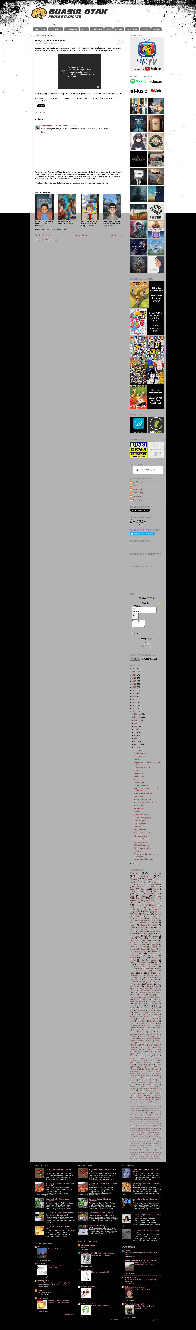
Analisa (151, 1045)
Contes (137, 1132)
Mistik (157, 1082)
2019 (134, 690)
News (154, 882)
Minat (142, 1058)
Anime (146, 891)
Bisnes (141, 938)
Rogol (141, 990)
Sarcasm (149, 968)
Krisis (152, 1051)
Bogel (147, 1089)
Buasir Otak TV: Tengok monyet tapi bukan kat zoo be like (44, 223)
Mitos (134, 1054)
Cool (144, 1106)
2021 (134, 684)
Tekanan (149, 1060)
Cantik (132, 1106)
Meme (149, 1006)
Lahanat (132, 1023)
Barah (149, 1047)
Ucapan (142, 995)
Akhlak (156, 999)
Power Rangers (148, 1119)
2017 (134, 696)
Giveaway (140, 964)
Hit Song (135, 1067)
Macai (136, 944)
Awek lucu (137, 851)
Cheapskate (156, 1130)
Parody (154, 951)
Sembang (133, 1060)
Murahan (136, 999)
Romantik (141, 1043)
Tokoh (132, 988)
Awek (156, 916)
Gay (143, 960)
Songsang (143, 1152)
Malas (159, 992)
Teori (157, 1060)
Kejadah (150, 1067)
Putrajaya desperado (141, 814)
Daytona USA (134, 1091)
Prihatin (141, 1071)
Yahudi (139, 1073)
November (138, 717)
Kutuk (159, 984)
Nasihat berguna (140, 805)
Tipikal (157, 1126)
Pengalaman (145, 962)
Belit (142, 1104)
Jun (135, 732)
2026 (134, 669)
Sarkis (146, 979)
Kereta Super (138, 811)
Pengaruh (158, 1117)
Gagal (144, 997)
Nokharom (133, 1145)
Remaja (142, 1121)
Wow (136, 1158)
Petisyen (147, 1147)
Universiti (133, 949)
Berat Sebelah (134, 1130)
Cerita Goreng (138, 493)
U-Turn (146, 1156)
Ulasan (133, 903)
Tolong (143, 1003)
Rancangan (133, 1121)
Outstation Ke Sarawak (55, 1249)
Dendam (150, 1132)
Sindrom (158, 1043)
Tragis (132, 1073)
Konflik (140, 1041)
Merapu (148, 1041)
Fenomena (155, 1078)
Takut (135, 1003)
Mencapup (142, 1082)
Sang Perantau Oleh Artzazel (100, 1255)
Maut (149, 1095)
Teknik (144, 1045)
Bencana (158, 1027)
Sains (159, 1001)
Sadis (136, 966)
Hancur (140, 1110)
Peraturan (133, 1036)
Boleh (156, 1047)
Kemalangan (134, 942)
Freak (150, 1091)
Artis (147, 916)
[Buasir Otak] (131, 544)
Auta (150, 1073)
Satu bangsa (138, 796)
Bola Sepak (137, 1030)
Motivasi (118, 29)
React (151, 1001)
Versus (136, 779)
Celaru (142, 982)
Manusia (154, 923)
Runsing (156, 1121)
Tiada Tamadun (144, 1016)
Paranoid (132, 1147)
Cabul (157, 1073)
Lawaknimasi (133, 1143)
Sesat (157, 1071)
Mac (136, 741)
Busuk (140, 1019)
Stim (150, 1152)
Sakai (157, 1097)
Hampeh (132, 1080)
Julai (136, 729)
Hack (131, 1021)
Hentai (152, 1110)
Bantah (132, 1056)
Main (158, 1115)
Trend (141, 918)
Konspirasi (141, 1010)
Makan (132, 973)
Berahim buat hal (140, 753)
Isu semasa (151, 879)
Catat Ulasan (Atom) (49, 240)
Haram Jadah (141, 1021)
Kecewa (133, 958)
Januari (137, 747)
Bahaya (158, 995)
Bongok (132, 1049)
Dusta (145, 1065)
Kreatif (156, 1056)
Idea (156, 1008)
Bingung (140, 1038)
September (138, 723)
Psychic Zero (137, 500)
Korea (144, 1141)
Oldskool (141, 1145)
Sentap (141, 1123)
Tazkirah (143, 947)
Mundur (133, 962)
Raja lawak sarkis (140, 842)
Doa (143, 1091)
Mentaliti (157, 891)
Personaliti (134, 910)
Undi (148, 1102)
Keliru (132, 947)
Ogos (136, 726)
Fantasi (132, 1001)
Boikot (145, 1012)
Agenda (141, 1086)
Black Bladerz (138, 489)
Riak (134, 1008)
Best (148, 918)
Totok (154, 1154)
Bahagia (132, 1047)
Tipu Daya (143, 934)
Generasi (132, 1110)
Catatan (155, 1089)
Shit (141, 1060)
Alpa (145, 1073)
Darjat (157, 1106)
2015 (134, 702)
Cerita (133, 879)
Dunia (136, 929)
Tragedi (154, 947)
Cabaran (142, 923)
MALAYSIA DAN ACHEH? (143, 1289)
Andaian (143, 1128)
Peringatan (143, 931)
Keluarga (158, 918)
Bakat (136, 1104)
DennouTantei (46, 125)
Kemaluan (137, 984)
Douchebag (143, 992)
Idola (157, 1091)
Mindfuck (133, 1071)
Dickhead (132, 1134)
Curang (132, 1065)
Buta (141, 1130)
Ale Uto (159, 1036)
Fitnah (145, 951)
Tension (132, 1102)
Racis (131, 1150)
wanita (150, 1027)
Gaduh (146, 936)
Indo (153, 1080)
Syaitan (147, 1099)
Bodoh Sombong (136, 953)
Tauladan (150, 990)
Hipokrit (133, 960)
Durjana (148, 1019)
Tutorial (136, 936)
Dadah (141, 1056)
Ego (152, 992)
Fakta (136, 951)
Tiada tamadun (139, 756)
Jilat (138, 1113)
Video (153, 886)
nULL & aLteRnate (88, 1304)
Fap (144, 1108)
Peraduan (146, 999)
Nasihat (152, 905)
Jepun (152, 997)
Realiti (132, 882)
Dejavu (143, 1132)
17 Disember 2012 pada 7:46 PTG (64, 125)
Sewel (149, 1123)
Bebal (155, 955)
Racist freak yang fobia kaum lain (101, 1213)
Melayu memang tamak (142, 818)
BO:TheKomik (55, 29)
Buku (131, 1019)
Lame (151, 1032)
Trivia (159, 1154)
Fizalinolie (41, 1264)
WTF (156, 1016)
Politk (140, 1119)
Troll (131, 923)
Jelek (131, 1010)
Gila (159, 949)
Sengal (132, 1099)
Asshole (154, 966)
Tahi (155, 929)
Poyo (156, 986)
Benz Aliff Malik (138, 485)
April (136, 738)
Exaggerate (148, 1049)
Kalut (143, 1113)
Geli (156, 1019)
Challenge (147, 1130)
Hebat (146, 1110)
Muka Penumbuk (153, 1143)
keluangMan (143, 1158)
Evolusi (136, 759)
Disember (138, 714)
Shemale (133, 1086)
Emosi (135, 1025)
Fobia (150, 1108)
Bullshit (135, 997)
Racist (155, 925)
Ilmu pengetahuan (154, 964)
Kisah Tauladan (155, 975)
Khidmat (132, 1115)
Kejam (141, 1006)
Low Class (146, 1069)
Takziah (156, 1099)
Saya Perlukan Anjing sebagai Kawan (59, 1213)
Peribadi (134, 1119)
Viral (132, 907)
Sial (155, 979)
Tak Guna (135, 1045)
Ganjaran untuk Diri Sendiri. (100, 1306)
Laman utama (80, 235)
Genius (159, 1065)
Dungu (150, 953)
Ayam (149, 1086)
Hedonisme (156, 1134)
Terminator (139, 1154)
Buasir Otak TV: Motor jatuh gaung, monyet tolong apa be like (89, 223)
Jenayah (154, 960)
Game (132, 884)
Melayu (158, 884)
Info (159, 903)
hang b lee (94, 1289)
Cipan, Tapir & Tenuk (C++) (135, 1304)
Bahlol (141, 1047)
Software (132, 1126)
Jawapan (134, 1139)
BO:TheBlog (40, 29)
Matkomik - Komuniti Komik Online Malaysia (97, 1253)
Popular (154, 958)
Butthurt (133, 982)
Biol (156, 962)
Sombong (137, 977)
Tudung (134, 1156)
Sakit (140, 968)
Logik (131, 1095)
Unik (137, 1128)
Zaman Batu (154, 1003)
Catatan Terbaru (42, 235)
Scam (145, 966)
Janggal (159, 1137)
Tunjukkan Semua (69, 1314)
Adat (144, 1062)
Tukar (140, 1156)
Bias (140, 1089)
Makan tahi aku (139, 776)
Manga (159, 1010)
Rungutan (151, 1150)
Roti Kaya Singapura (141, 845)
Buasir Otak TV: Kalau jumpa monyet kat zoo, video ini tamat (111, 223)
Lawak (157, 873)
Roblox (144, 896)
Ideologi (146, 1137)
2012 (134, 711)
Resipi (149, 1121)
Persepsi (141, 1097)
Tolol (134, 995)
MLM (155, 971)
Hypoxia (145, 29)
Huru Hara (139, 1137)
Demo (143, 940)
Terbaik (132, 1016)
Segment (158, 1150)
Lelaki (150, 1093)
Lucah (132, 931)
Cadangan (156, 1104)
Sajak (136, 979)
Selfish (142, 1008)
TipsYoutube (96, 29)
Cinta (153, 898)
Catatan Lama (117, 235)
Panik (151, 1117)
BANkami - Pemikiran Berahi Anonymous (140, 1260)
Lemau (157, 1093)
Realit (137, 1150)
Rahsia (150, 1054)
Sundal (140, 1126)
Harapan (133, 1032)
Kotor (148, 1056)
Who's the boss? (140, 830)
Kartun (134, 873)
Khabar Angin (140, 1093)
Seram (159, 973)
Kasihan (158, 977)
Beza (144, 910)
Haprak (132, 1041)
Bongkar (148, 1104)
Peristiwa (139, 886)
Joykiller (83, 1247)
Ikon (158, 1110)
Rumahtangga (156, 910)
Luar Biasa (146, 1115)
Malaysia (133, 891)
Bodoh (155, 936)
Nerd (140, 1117)
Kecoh (149, 1113)
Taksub (158, 942)
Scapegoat (133, 1123)
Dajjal (150, 1106)
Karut (156, 920)
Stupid (159, 1023)
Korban (139, 1141)
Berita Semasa (130, 1277)
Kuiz (156, 1021)
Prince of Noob (138, 496)
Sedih (132, 918)
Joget (155, 988)
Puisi (141, 973)
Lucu (143, 958)
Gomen (147, 903)
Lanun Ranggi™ (87, 1270)
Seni (154, 889)
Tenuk (131, 1154)
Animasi (145, 876)
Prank (149, 1097)
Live (160, 997)
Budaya (146, 914)
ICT (145, 975)
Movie (157, 1041)
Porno (157, 1058)
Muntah (132, 1043)
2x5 (134, 992)
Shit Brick (135, 1152)
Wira (131, 1158)
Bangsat (144, 949)
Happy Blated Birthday (142, 839)
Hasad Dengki (146, 1025)
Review (132, 927)
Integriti (132, 1113)
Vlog (151, 1156)
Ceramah (133, 1075)
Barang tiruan (139, 782)
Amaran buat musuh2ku (142, 799)
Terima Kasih (148, 1126)
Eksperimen (151, 893)
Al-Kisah (139, 905)
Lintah (143, 1143)
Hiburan (143, 889)
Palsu (149, 1058)
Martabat (140, 1095)
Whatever (156, 1102)
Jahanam (158, 1025)
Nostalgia (136, 1012)
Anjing (151, 995)
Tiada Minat (147, 1154)
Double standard (156, 1012)
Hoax (147, 1080)
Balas (43, 132)
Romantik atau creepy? (97, 1226)
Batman (157, 1128)
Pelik (132, 968)
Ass (131, 1104)
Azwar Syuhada (43, 1298)
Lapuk (157, 1141)
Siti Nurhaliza (139, 808)
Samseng (150, 1043)
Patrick (132, 1097)
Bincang (144, 925)
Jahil (134, 1027)
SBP (157, 1084)
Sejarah (133, 934)
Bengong (136, 975)
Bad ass (156, 1062)
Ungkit (132, 1128)
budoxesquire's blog (88, 1287)
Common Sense (144, 1075)
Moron (148, 1034)
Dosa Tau (137, 827)
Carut (138, 1106)
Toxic (131, 1062)
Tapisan (157, 1152)
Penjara (140, 1147)
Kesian (132, 925)
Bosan (147, 1030)
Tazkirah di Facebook (44, 1292)
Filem (132, 940)
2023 (134, 678)
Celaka (148, 977)
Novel (108, 29)
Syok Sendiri (150, 1036)
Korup (134, 1082)
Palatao (149, 1145)
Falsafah (140, 1134)
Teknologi (140, 898)
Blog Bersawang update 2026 (100, 1272)
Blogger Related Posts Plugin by (45, 229)
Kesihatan (142, 1001)
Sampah (148, 942)
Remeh (144, 1150)
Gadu (148, 1134)
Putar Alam (149, 1084)
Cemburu (156, 1030)
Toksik (159, 990)
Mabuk (156, 1069)
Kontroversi (144, 971)
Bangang (158, 912)
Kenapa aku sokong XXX (143, 833)
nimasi (157, 1158)
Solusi (140, 1099)
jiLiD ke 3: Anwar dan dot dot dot (145, 802)
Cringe (148, 1038)
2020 (134, 687)
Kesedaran (156, 1113)
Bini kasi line (138, 773)
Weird (138, 1062)
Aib (150, 1062)
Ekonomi (136, 920)
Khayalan (158, 1067)
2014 (134, 705)
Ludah (152, 1115)
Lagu (132, 889)
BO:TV (84, 29)
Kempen (142, 1032)
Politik (145, 884)
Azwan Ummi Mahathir (142, 767)
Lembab (135, 1069)
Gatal (152, 1065)
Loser (151, 1010)
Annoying (154, 931)
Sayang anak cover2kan (142, 848)
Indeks (153, 1137)
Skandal (156, 1123)
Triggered (141, 1102)
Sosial (142, 927)
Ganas (132, 1006)
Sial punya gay (139, 821)
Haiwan (132, 1051)
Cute (139, 1065)
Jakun (159, 1080)
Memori (136, 1014)
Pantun (157, 1145)
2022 (134, 681)
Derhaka (157, 1132)
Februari (137, 744)
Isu (151, 982)
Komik (143, 882)
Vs (152, 934)
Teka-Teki (154, 1014)
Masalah (138, 916)
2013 (134, 708)
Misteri (150, 1082)
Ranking (143, 955)
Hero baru (137, 750)
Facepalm (132, 1108)
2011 (134, 864)
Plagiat (141, 1036)
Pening (147, 986)
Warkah (157, 1156)
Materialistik (133, 1117)
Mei (135, 735)
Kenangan (149, 984)
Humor (142, 1067)
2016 (134, 699)
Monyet (42, 112)
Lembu (159, 1051)
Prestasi (150, 1023)
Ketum (157, 1139)
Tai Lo (136, 770)
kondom (151, 1158)
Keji (146, 1051)
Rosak (149, 973)
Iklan (154, 940)
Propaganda (156, 1147)
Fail (139, 1108)
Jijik (150, 1021)
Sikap (137, 893)
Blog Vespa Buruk (88, 1245)
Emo (131, 1078)
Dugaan (156, 1075)
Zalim (157, 1054)
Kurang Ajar (153, 938)
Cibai (131, 1132)
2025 (134, 672)
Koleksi (132, 1141)
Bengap (132, 1089)
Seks (152, 949)
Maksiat (140, 1034)
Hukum (140, 1051)
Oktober (137, 720)
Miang (156, 1095)
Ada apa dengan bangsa (143, 793)
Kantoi (159, 982)
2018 (134, 693)
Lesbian (141, 1023)
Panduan (158, 914)
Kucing (139, 1115)
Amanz (127, 1250)
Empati (149, 1008)
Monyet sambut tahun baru (143, 859)
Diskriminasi (144, 988)
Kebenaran (150, 1139)
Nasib (145, 1014)
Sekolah (155, 944)
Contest (145, 944)
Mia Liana (41, 1247)
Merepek (137, 986)
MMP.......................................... (135, 1287)
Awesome (150, 1128)
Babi (157, 1045)
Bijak (133, 1038)
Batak (157, 1086)
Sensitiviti (149, 1071)
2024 (134, 675)
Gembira (156, 1038)
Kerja (132, 896)
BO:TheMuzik (71, 29)
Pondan (132, 990)
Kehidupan (134, 900)
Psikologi (158, 1006)
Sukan (151, 927)
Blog (159, 927)
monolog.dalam (43, 1281)
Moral (159, 934)
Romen (142, 1027)
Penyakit (156, 1034)
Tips (136, 914)
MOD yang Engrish (141, 836)
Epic (138, 1078)
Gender (146, 929)
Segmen (156, 29)
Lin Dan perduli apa (141, 785)
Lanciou (151, 1141)
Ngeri (140, 1084)
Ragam (157, 1119)
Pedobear (142, 1054)
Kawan (137, 912)
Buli (131, 964)
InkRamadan (132, 29)
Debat (140, 1049)
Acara (147, 912)
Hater (140, 1080)
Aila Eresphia (137, 482)
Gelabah (157, 1108)
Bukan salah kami (140, 824)
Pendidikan (150, 900)
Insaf (131, 1093)
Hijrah (131, 1137)
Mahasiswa (133, 1058)
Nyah (146, 1117)
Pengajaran (149, 907)
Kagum (142, 1139)
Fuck (157, 1049)
